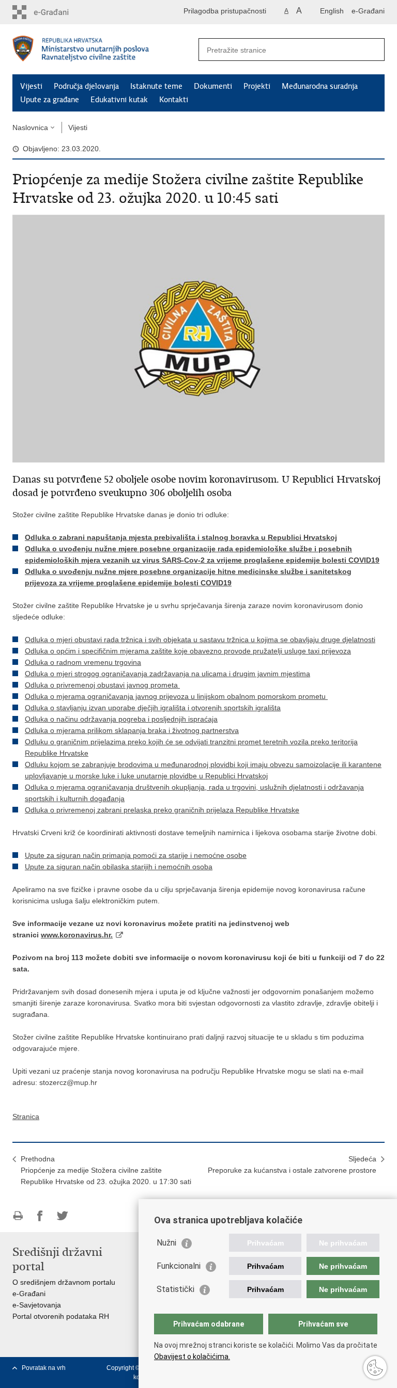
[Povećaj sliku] (198, 338)
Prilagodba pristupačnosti (225, 11)
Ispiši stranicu (17, 1215)
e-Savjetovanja (36, 1305)
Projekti (256, 86)
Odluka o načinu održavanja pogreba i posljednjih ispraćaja (121, 719)
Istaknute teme (156, 86)
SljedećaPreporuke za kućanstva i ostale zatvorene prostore (292, 1164)
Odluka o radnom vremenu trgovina (83, 662)
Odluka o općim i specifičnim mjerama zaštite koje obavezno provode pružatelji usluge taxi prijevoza (188, 651)
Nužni (166, 1243)
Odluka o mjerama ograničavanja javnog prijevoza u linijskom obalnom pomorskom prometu (176, 696)
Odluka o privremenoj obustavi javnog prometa (102, 685)
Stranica (25, 1116)
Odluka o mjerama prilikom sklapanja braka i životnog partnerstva (132, 730)
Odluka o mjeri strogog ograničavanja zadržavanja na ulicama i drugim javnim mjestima (167, 673)
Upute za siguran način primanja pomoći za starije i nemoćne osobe (136, 855)
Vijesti (31, 86)
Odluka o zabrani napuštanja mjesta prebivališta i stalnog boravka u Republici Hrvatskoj (181, 537)
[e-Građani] (56, 12)
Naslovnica (30, 127)
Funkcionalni (179, 1266)
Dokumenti (213, 86)
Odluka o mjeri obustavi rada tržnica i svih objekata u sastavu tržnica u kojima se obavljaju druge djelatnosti (200, 639)
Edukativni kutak (119, 99)
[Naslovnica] (105, 50)
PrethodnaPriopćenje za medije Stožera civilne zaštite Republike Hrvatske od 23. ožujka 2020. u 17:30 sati (106, 1170)
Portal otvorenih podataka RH (60, 1316)
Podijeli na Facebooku (40, 1215)
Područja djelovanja (86, 86)
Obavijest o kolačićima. (192, 1356)
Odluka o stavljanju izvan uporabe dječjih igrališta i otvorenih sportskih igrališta (153, 708)
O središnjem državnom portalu (63, 1282)
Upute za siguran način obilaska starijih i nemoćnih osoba (118, 867)
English (332, 11)
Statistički (175, 1289)
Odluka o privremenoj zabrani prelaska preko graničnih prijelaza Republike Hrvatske (162, 810)
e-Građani (368, 11)
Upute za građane (49, 99)
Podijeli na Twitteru (62, 1215)
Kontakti (173, 99)
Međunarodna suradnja (320, 86)
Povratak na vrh (44, 1367)
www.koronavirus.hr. (77, 935)
